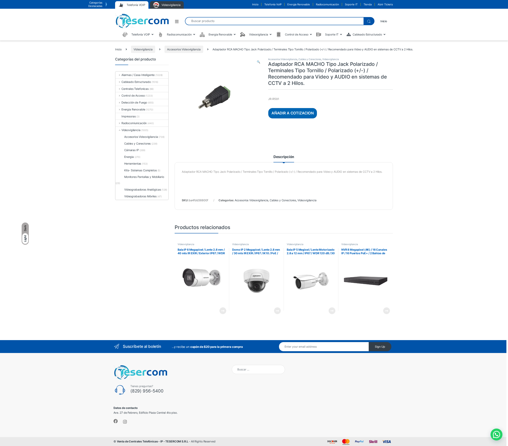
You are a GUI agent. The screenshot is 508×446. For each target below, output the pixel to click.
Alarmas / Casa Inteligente (138, 75)
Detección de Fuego (134, 102)
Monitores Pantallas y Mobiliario (144, 176)
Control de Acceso (133, 95)
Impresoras (128, 116)
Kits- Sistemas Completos (140, 170)
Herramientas (132, 163)
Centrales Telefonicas (135, 88)
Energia (129, 156)
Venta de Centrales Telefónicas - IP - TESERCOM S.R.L (152, 441)
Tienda (368, 4)
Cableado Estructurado (136, 81)
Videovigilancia (143, 49)
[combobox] (274, 21)
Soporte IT (351, 4)
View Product (221, 310)
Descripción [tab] (283, 157)
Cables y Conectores (309, 59)
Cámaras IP (131, 150)
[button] (258, 61)
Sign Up (380, 346)
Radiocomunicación (327, 4)
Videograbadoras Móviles (140, 196)
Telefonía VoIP (272, 4)
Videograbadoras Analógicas (142, 189)
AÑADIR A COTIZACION (292, 113)
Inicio (255, 4)
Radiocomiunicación (134, 123)
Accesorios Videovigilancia (184, 49)
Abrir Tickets (385, 4)
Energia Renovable (298, 4)
